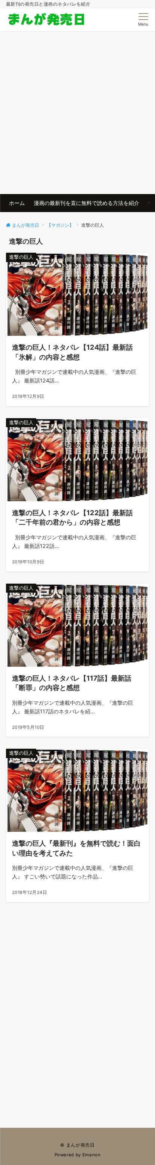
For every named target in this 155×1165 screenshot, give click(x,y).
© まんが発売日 (77, 1145)
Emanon (91, 1154)
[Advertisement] (77, 112)
